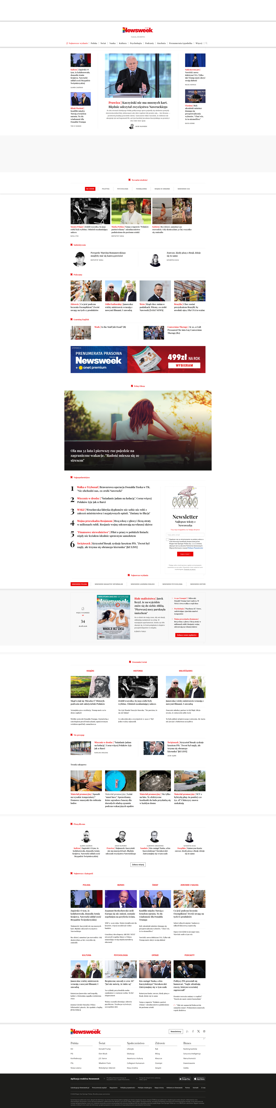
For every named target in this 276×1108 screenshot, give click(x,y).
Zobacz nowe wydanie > (187, 635)
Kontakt (195, 1088)
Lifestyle (130, 1049)
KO (72, 1049)
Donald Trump (105, 1049)
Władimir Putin (105, 1063)
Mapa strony (159, 1088)
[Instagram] (204, 1032)
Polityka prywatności (127, 1088)
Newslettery (176, 1031)
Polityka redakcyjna (145, 1088)
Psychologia (136, 43)
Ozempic (158, 1063)
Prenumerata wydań (99, 1088)
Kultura (123, 43)
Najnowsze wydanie (78, 43)
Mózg (157, 1053)
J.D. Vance (103, 1058)
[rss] (187, 1032)
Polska (94, 43)
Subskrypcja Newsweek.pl (80, 1088)
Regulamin (114, 1088)
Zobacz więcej (138, 864)
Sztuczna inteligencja (192, 1053)
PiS (72, 1053)
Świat (103, 43)
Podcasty (149, 43)
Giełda (186, 1068)
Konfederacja (76, 1058)
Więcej (199, 43)
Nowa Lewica (76, 1068)
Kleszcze (158, 1058)
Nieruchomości (189, 1058)
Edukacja (130, 1053)
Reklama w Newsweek (174, 1088)
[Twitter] (198, 1032)
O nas (203, 1088)
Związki (158, 1068)
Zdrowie (160, 1043)
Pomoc (187, 1088)
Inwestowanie (189, 1063)
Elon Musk (103, 1053)
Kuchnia (161, 43)
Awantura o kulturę (135, 1058)
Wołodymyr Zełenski (107, 1068)
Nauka (112, 43)
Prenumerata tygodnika (180, 43)
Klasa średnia (132, 1068)
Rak (156, 1049)
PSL (72, 1063)
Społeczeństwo (135, 1043)
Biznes (187, 1043)
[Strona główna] (138, 30)
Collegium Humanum (135, 1063)
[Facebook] (193, 1032)
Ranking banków (190, 1049)
